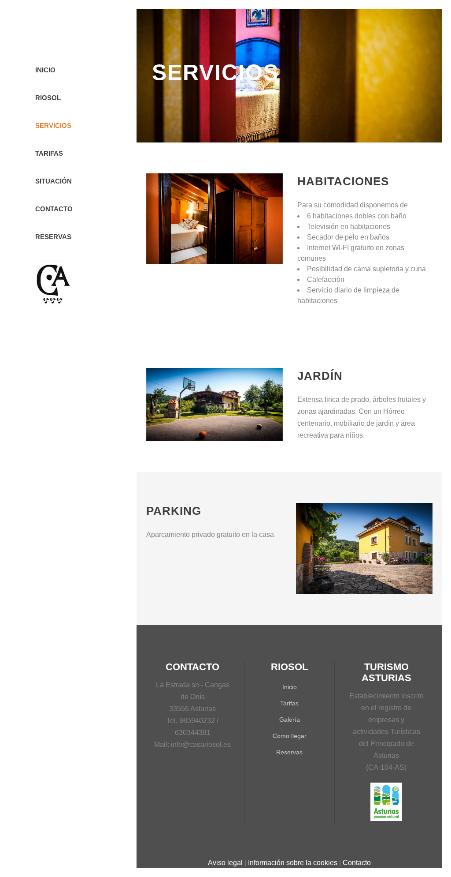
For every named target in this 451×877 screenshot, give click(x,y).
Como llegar (290, 735)
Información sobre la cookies (292, 862)
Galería (289, 719)
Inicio (289, 686)
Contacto (357, 862)
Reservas (289, 752)
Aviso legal (225, 862)
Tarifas (289, 703)
